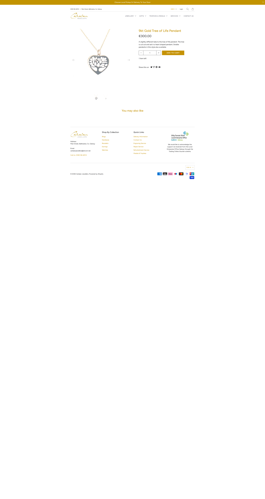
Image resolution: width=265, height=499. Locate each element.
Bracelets (105, 143)
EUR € (172, 9)
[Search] (188, 9)
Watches (105, 150)
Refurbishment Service (141, 150)
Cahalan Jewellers (82, 174)
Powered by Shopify (96, 174)
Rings (104, 137)
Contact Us (189, 16)
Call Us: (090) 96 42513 (78, 155)
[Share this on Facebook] (154, 67)
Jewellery (129, 16)
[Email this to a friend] (159, 67)
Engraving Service (140, 143)
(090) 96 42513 (74, 9)
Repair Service (138, 147)
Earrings (105, 147)
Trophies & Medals (157, 16)
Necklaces (105, 140)
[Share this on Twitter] (151, 67)
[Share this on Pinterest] (156, 67)
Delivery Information (141, 137)
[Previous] (73, 60)
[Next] (128, 60)
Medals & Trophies (140, 153)
